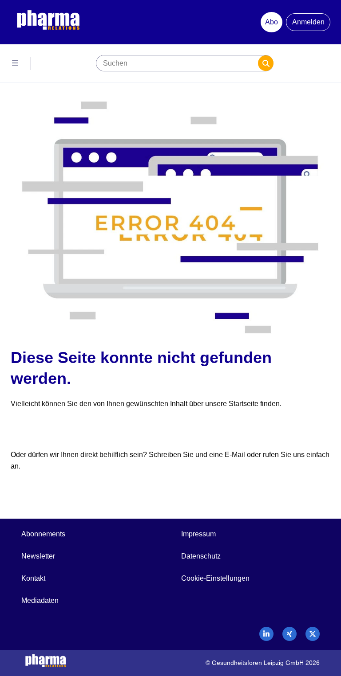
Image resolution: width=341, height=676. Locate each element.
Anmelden (308, 22)
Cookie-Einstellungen (215, 578)
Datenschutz (201, 556)
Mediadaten (40, 600)
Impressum (198, 534)
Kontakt (33, 578)
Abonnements (43, 534)
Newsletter (38, 556)
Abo (271, 22)
